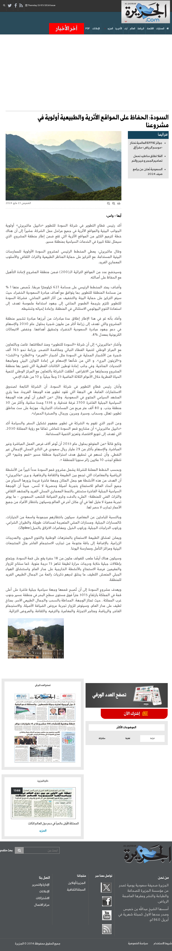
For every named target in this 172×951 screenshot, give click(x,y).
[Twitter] (9, 6)
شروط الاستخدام (163, 943)
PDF (87, 29)
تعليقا (127, 738)
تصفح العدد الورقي (43, 685)
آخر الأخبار (66, 28)
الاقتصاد (150, 29)
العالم (132, 29)
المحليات (160, 29)
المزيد (110, 29)
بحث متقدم (6, 850)
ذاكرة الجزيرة (42, 781)
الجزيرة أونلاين (76, 883)
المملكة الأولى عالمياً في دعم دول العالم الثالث (53, 823)
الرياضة (141, 29)
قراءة (152, 738)
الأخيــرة (118, 29)
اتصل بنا (44, 878)
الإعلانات (96, 29)
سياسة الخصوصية (138, 943)
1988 (16, 790)
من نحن (163, 878)
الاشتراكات (42, 898)
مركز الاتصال (41, 904)
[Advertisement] (85, 72)
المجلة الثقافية (76, 889)
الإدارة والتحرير (40, 884)
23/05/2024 (41, 5)
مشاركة (102, 738)
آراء (126, 29)
